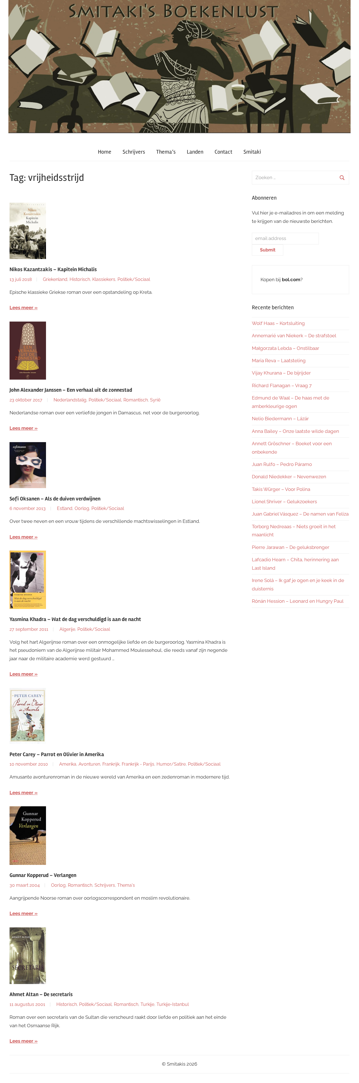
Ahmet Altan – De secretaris (41, 994)
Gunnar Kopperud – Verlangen (43, 875)
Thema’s (166, 151)
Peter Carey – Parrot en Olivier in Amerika (57, 754)
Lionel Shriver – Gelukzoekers (284, 501)
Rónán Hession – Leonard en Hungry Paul (298, 601)
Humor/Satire (171, 764)
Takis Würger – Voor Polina (281, 489)
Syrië (155, 400)
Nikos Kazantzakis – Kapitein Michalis (53, 269)
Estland (64, 508)
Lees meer (21, 307)
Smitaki (252, 151)
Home (104, 151)
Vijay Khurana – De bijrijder (281, 373)
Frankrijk (110, 764)
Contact (223, 151)
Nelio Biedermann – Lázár (280, 418)
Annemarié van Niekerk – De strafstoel (294, 335)
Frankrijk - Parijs (138, 764)
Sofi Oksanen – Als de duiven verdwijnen (55, 498)
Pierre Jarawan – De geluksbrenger (290, 547)
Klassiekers (103, 279)
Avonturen (89, 764)
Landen (195, 151)
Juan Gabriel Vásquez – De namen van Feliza (300, 514)
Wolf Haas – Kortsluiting (278, 323)
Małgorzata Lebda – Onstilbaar (285, 348)
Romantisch (135, 400)
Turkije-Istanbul (173, 1004)
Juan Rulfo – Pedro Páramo (282, 464)
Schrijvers (134, 151)
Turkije (147, 1004)
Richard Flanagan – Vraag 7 (282, 385)
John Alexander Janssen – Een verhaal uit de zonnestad (71, 390)
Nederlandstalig (70, 400)
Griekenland (55, 279)
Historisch (80, 279)
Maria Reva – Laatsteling (279, 360)
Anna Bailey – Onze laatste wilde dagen (295, 431)
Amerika (67, 764)
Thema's (126, 885)
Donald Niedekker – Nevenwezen (289, 476)
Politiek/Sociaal (134, 279)
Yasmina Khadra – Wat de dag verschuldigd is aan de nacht (75, 619)
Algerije (67, 629)
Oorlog (82, 508)
